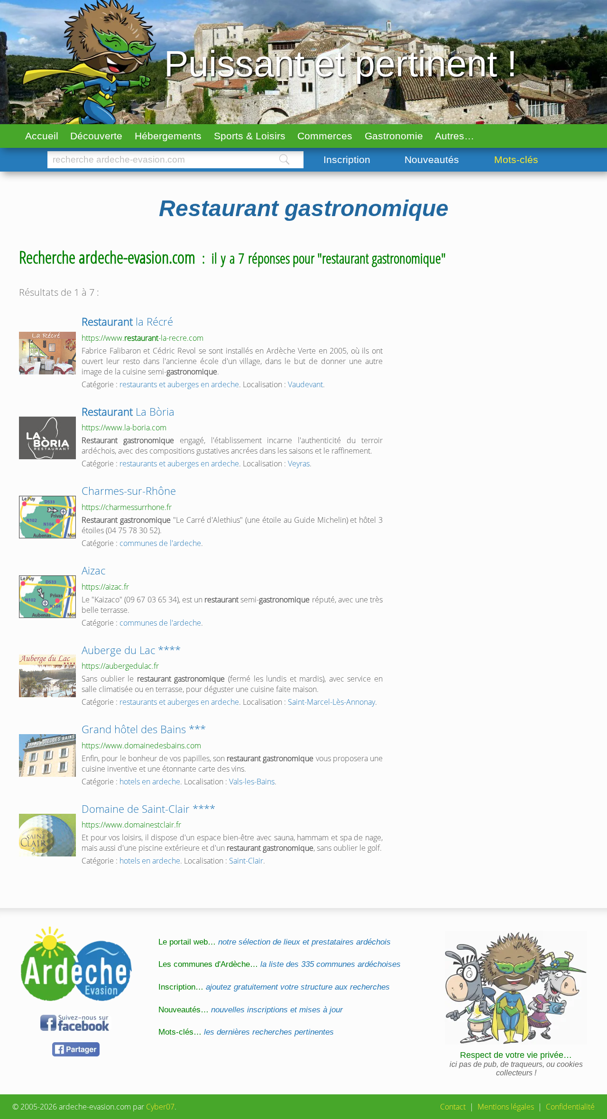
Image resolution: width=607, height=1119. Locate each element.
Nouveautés (432, 159)
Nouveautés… (250, 1009)
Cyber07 (160, 1106)
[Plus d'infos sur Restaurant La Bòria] (47, 438)
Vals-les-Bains (252, 781)
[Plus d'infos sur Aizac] (47, 596)
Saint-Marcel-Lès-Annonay (331, 702)
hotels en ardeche (150, 781)
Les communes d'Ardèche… (279, 964)
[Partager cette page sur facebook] (76, 1054)
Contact (453, 1106)
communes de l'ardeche (160, 543)
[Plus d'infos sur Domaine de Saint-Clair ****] (47, 835)
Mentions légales (506, 1106)
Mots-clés (516, 159)
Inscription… (274, 987)
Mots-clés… (246, 1032)
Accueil (41, 135)
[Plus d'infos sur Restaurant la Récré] (47, 353)
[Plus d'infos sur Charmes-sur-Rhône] (47, 517)
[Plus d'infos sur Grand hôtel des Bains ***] (47, 755)
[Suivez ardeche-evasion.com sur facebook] (75, 1029)
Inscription (346, 159)
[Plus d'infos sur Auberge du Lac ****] (47, 676)
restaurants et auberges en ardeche (179, 384)
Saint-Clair (246, 860)
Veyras (299, 463)
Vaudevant (305, 384)
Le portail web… (274, 941)
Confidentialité (570, 1106)
